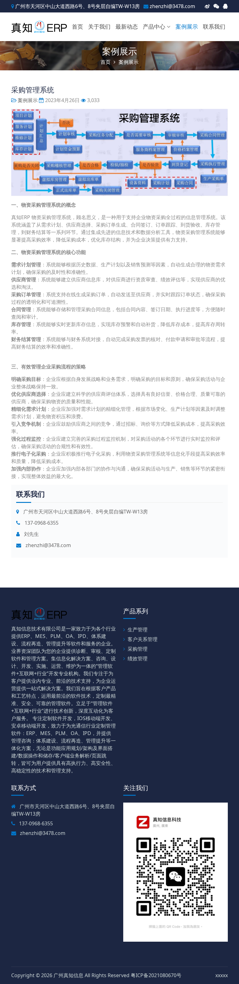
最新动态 (126, 26)
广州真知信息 (68, 975)
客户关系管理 (142, 639)
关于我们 (99, 26)
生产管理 (138, 629)
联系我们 (214, 26)
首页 (77, 26)
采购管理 (138, 648)
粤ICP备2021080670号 (156, 975)
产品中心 (154, 26)
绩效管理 (138, 658)
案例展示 (187, 26)
